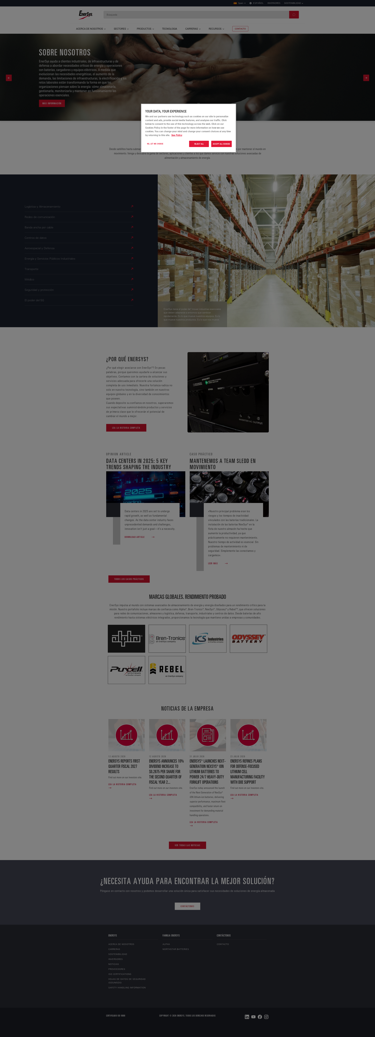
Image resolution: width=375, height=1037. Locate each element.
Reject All (199, 144)
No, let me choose (155, 143)
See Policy (176, 135)
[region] (188, 128)
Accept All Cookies (221, 144)
